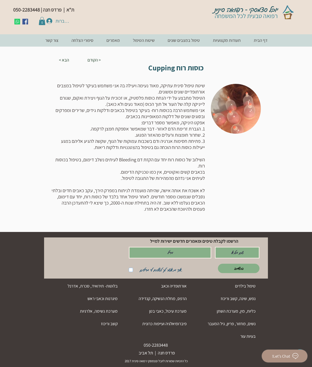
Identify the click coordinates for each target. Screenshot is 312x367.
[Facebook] (25, 21)
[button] (42, 21)
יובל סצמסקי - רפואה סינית (246, 9)
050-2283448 (156, 345)
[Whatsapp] (17, 21)
